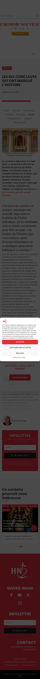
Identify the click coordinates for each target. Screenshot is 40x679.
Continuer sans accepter (20, 348)
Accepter (20, 342)
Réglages (20, 353)
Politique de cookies (19, 357)
